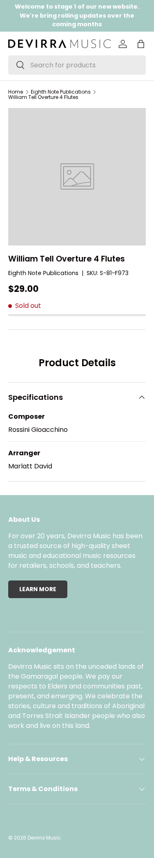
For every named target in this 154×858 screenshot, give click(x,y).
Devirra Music (44, 837)
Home (15, 91)
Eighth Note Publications (61, 91)
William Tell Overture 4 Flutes (43, 97)
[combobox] (77, 65)
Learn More (37, 589)
